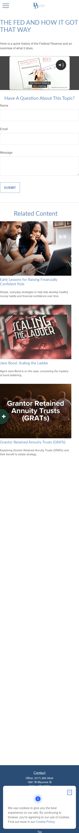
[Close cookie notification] (69, 792)
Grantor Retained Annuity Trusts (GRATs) (32, 442)
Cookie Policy (45, 821)
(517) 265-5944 (43, 778)
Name (4, 105)
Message (6, 152)
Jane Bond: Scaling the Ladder (24, 363)
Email (4, 129)
